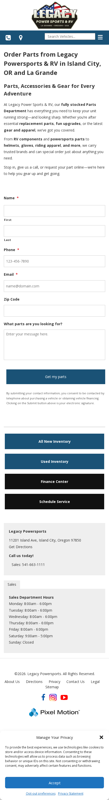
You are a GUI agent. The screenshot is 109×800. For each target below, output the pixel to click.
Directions (34, 681)
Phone (11, 250)
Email (11, 274)
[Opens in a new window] (20, 37)
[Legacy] (54, 15)
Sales (12, 584)
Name (11, 198)
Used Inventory (54, 461)
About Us (12, 681)
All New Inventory (55, 441)
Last (7, 240)
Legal (95, 681)
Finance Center (54, 481)
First (7, 220)
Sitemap (52, 686)
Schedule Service (54, 501)
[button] (101, 737)
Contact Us (75, 681)
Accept (55, 782)
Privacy (54, 681)
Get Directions (20, 546)
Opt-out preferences (41, 793)
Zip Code (12, 299)
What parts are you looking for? (33, 324)
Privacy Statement (70, 793)
